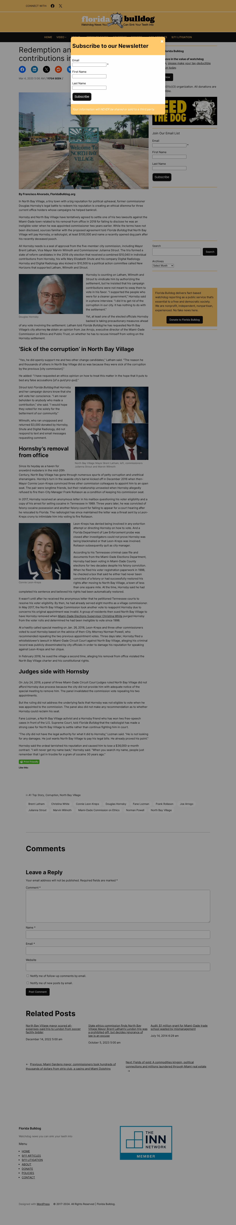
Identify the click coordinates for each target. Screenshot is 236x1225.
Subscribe (81, 96)
